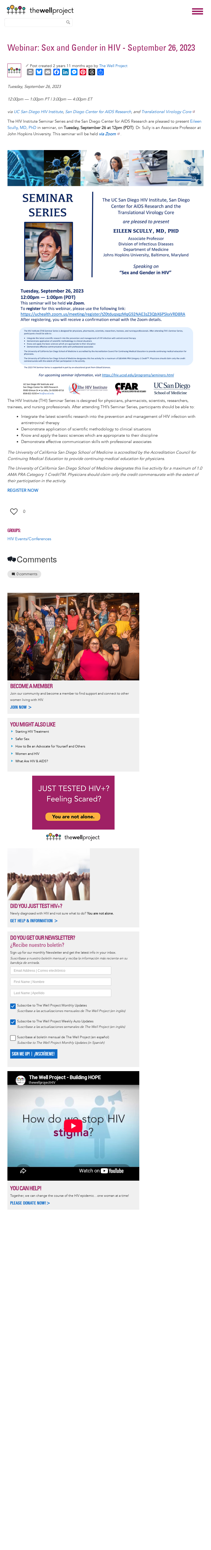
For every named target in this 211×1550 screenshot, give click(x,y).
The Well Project (113, 66)
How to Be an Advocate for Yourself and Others (50, 746)
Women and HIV (27, 754)
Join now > (21, 707)
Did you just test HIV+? (36, 905)
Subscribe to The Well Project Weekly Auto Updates (55, 1021)
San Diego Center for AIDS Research (98, 111)
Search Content (68, 22)
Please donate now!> (30, 1203)
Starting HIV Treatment (32, 732)
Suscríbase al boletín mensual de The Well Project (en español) (63, 1037)
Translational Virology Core (166, 111)
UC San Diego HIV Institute (38, 111)
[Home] (97, 10)
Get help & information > (34, 920)
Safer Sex (22, 739)
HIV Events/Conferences (29, 539)
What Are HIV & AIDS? (31, 761)
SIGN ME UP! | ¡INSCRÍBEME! (33, 1054)
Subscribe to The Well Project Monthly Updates (52, 1005)
